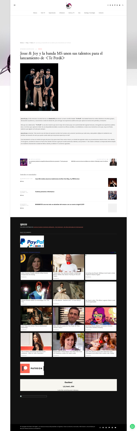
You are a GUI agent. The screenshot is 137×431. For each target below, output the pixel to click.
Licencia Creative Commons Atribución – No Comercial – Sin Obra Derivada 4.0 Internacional (58, 227)
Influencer (62, 12)
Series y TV (71, 12)
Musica (35, 12)
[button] (132, 426)
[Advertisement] (68, 28)
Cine (79, 12)
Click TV (43, 12)
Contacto (101, 12)
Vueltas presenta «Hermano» (45, 192)
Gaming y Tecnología (89, 12)
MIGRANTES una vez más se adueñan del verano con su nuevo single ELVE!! (59, 204)
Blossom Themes (24, 428)
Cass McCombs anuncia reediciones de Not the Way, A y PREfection (57, 179)
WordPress (38, 428)
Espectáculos (52, 12)
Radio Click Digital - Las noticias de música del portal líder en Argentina (46, 426)
